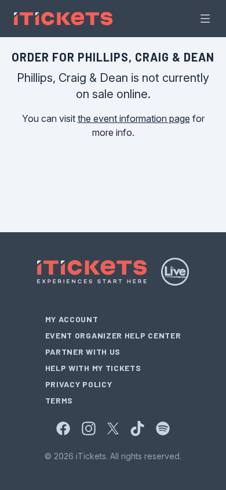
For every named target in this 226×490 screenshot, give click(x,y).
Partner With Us (83, 351)
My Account (72, 319)
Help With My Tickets (93, 368)
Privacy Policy (78, 384)
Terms (59, 400)
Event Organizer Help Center (113, 335)
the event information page (134, 118)
